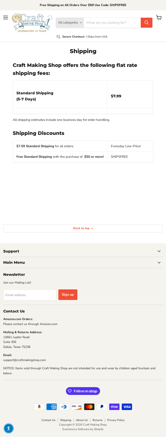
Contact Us (48, 420)
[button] (8, 428)
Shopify (99, 429)
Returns (97, 420)
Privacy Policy (116, 420)
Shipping (65, 420)
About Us (82, 420)
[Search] (146, 23)
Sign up (68, 294)
